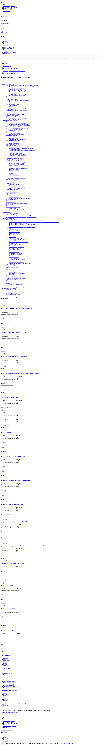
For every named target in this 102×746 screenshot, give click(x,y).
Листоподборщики (10, 151)
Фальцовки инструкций (11, 204)
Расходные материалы (8, 8)
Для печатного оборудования (13, 258)
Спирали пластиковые (14, 235)
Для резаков (12, 274)
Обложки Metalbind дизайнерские (17, 245)
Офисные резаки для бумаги (12, 104)
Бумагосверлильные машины (16, 129)
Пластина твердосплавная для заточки (12, 563)
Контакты (5, 45)
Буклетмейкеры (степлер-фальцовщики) (15, 126)
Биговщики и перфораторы (12, 121)
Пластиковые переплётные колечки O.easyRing (17, 277)
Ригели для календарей (11, 279)
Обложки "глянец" (13, 229)
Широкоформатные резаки (15, 185)
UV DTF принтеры (10, 214)
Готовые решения (7, 674)
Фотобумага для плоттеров (15, 253)
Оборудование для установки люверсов (15, 167)
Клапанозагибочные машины (13, 140)
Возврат (5, 700)
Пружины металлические (15, 233)
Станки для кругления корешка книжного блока (17, 190)
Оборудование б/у (7, 676)
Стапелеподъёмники (11, 193)
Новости (5, 40)
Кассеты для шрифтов (14, 175)
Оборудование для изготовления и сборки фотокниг (18, 162)
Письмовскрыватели (11, 109)
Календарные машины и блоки (13, 136)
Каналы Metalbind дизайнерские (16, 247)
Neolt (4, 661)
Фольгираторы (12, 208)
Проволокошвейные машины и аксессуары (16, 178)
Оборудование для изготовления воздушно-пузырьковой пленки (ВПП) (23, 292)
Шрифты (11, 173)
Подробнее (3, 327)
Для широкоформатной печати (13, 248)
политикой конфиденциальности (65, 743)
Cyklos (4, 659)
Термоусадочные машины (12, 293)
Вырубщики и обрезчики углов (16, 134)
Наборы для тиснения (14, 170)
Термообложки (12, 237)
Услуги (3, 671)
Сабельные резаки (13, 106)
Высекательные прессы (14, 133)
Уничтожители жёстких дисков (13, 111)
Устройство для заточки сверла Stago (12, 504)
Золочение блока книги (11, 135)
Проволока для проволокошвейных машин (16, 278)
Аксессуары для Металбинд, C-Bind (17, 88)
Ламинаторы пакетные (11, 99)
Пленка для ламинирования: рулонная (18, 225)
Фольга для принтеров (14, 285)
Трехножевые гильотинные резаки (17, 187)
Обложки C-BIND (13, 243)
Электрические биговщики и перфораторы (19, 124)
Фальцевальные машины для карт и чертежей (17, 203)
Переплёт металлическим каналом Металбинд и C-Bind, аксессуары (22, 85)
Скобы (7, 282)
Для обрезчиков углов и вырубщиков (17, 273)
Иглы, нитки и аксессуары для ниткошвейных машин (21, 103)
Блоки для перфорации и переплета (17, 139)
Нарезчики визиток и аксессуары (14, 159)
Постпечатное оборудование (10, 7)
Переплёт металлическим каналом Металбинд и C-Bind (22, 86)
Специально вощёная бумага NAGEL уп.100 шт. (15, 522)
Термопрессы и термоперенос (13, 200)
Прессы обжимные (10, 177)
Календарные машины (14, 138)
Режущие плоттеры (13, 180)
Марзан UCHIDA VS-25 (8, 608)
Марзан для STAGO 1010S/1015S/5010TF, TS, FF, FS (16, 308)
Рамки (10, 174)
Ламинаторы (9, 146)
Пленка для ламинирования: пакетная (18, 223)
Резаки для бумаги (10, 183)
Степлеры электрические (15, 197)
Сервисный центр (7, 673)
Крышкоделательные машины (13, 144)
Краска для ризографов (14, 260)
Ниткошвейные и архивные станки (17, 101)
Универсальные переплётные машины (18, 94)
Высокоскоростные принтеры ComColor (15, 114)
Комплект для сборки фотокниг (16, 164)
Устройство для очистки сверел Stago (12, 415)
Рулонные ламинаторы (14, 149)
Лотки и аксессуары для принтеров (14, 119)
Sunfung (5, 666)
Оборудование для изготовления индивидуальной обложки (20, 108)
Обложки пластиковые (14, 232)
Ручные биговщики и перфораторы (17, 123)
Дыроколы (8, 96)
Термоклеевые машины (11, 199)
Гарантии (5, 699)
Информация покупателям (9, 690)
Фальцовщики (9, 205)
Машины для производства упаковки (15, 290)
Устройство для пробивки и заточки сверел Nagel (15, 480)
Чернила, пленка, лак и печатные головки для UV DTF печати (21, 217)
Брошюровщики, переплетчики (13, 89)
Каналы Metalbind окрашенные (16, 240)
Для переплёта (9, 228)
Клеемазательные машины (12, 141)
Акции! (5, 38)
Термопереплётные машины (15, 93)
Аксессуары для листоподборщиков (17, 155)
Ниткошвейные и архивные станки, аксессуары (17, 100)
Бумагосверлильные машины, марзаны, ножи (17, 128)
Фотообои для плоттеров (15, 254)
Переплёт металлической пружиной (17, 90)
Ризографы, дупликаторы (12, 115)
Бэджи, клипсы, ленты (11, 219)
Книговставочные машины (12, 143)
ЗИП (7, 268)
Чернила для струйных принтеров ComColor (19, 263)
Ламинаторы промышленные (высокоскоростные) (21, 148)
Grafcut (5, 664)
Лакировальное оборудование (13, 145)
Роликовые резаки (13, 105)
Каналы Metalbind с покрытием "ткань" (18, 239)
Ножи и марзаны (10, 270)
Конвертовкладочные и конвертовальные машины (18, 98)
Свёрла (8, 280)
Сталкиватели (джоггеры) (12, 189)
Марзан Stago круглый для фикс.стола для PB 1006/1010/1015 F (20, 373)
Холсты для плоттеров (14, 255)
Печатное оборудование (9, 6)
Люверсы (8, 269)
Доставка (5, 696)
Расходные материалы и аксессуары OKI (18, 259)
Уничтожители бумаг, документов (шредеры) (16, 110)
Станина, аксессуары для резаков (17, 188)
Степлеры (8, 194)
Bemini (5, 663)
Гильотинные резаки (14, 184)
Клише (10, 172)
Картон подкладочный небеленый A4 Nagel (14, 332)
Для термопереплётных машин (13, 265)
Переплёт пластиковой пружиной (17, 91)
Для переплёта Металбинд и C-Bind (14, 238)
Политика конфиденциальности (11, 712)
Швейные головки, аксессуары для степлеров (20, 198)
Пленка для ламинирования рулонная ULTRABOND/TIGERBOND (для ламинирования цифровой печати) (34, 222)
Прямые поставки (6, 655)
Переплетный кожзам (14, 257)
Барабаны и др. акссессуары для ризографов (16, 118)
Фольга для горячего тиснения (16, 284)
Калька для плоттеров (14, 250)
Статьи (5, 694)
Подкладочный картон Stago (9, 397)
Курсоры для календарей (12, 267)
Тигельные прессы (10, 202)
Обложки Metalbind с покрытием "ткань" (18, 242)
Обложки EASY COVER (15, 244)
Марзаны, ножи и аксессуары (16, 130)
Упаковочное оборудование (9, 9)
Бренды (5, 41)
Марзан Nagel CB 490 (7, 432)
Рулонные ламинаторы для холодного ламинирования (22, 150)
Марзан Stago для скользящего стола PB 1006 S (15, 356)
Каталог (3, 679)
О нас (4, 698)
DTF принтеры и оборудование (13, 213)
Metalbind (5, 658)
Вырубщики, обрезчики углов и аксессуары (16, 131)
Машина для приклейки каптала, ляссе (15, 158)
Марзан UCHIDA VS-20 (8, 630)
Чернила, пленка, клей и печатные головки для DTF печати (20, 215)
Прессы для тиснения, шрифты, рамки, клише (17, 168)
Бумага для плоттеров (14, 249)
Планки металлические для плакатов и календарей (18, 275)
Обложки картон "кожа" (14, 230)
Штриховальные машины (12, 210)
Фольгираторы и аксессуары (13, 207)
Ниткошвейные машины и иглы (13, 160)
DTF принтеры (6, 11)
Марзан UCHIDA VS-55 (8, 585)
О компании (6, 42)
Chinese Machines (7, 668)
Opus (4, 665)
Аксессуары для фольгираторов (16, 209)
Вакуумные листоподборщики (16, 153)
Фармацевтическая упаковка (13, 294)
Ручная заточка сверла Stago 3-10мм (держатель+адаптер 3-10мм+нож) (22, 545)
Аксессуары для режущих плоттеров (17, 182)
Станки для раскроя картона (12, 192)
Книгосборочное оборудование (16, 163)
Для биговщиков (13, 272)
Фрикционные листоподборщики (17, 154)
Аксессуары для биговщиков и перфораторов (19, 125)
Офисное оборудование (9, 4)
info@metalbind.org (5, 23)
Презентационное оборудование (11, 687)
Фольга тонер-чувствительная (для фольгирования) (21, 287)
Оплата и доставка (7, 43)
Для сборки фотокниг (11, 264)
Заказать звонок (4, 32)
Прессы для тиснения (14, 169)
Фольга (8, 283)
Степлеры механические (15, 195)
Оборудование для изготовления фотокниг (19, 165)
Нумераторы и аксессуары (12, 157)
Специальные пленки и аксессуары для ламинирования (22, 227)
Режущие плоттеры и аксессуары (14, 179)
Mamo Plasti (6, 660)
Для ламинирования (11, 220)
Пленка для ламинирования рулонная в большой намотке (22, 224)
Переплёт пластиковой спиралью (17, 95)
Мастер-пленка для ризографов (16, 262)
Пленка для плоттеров (14, 252)
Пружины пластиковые (14, 234)
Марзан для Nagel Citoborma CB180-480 (13, 456)
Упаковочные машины (11, 289)
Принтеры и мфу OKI (11, 116)
